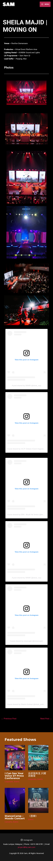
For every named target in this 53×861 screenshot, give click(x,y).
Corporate (9, 781)
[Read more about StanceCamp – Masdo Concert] (15, 800)
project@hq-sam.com (26, 847)
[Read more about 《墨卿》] (38, 800)
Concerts (8, 822)
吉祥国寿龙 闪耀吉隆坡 (37, 774)
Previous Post (8, 718)
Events (16, 781)
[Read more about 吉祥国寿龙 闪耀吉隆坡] (38, 757)
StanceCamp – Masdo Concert (15, 817)
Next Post (46, 718)
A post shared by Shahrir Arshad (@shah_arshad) (26, 704)
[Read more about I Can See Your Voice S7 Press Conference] (15, 757)
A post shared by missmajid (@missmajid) (26, 641)
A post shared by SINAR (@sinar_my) (26, 385)
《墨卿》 (33, 816)
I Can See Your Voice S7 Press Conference (14, 776)
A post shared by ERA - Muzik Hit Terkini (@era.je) (26, 515)
